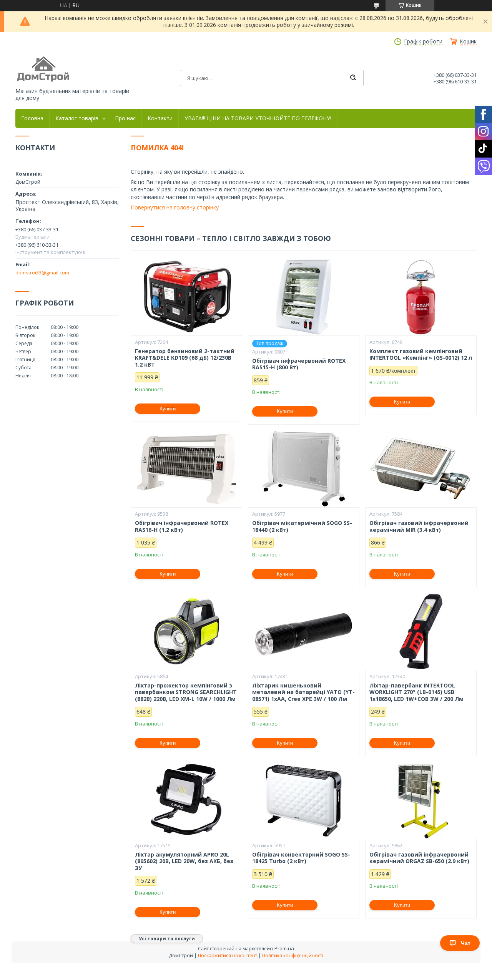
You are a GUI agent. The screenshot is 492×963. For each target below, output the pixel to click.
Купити (168, 409)
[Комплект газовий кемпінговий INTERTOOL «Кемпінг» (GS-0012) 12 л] (421, 297)
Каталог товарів (76, 118)
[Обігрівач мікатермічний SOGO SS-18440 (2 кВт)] (303, 468)
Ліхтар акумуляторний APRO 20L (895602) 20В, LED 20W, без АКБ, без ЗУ (184, 861)
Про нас (125, 118)
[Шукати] (353, 78)
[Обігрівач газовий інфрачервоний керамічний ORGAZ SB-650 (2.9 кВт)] (421, 800)
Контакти (160, 118)
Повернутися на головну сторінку (175, 207)
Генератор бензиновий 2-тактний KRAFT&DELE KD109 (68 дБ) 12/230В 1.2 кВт (184, 358)
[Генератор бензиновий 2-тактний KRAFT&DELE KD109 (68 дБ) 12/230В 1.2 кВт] (186, 297)
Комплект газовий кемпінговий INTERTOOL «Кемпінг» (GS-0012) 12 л (420, 354)
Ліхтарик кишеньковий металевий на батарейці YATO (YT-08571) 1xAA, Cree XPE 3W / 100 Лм (303, 692)
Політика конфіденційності (292, 955)
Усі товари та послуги (167, 938)
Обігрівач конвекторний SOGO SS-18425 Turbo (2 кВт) (301, 858)
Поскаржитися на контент (227, 955)
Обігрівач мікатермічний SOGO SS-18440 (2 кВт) (302, 526)
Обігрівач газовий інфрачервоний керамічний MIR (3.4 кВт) (419, 526)
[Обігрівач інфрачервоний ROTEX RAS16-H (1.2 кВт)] (186, 468)
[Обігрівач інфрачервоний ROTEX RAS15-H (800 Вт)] (303, 297)
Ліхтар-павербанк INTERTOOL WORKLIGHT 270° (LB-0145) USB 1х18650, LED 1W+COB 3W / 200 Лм (416, 692)
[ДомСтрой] (43, 69)
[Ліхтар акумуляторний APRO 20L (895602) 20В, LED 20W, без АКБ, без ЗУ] (186, 800)
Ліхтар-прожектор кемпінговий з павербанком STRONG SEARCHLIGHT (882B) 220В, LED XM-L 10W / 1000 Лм (186, 692)
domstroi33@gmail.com (42, 272)
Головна (32, 118)
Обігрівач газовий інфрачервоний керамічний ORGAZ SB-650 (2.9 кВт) (419, 858)
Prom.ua (284, 948)
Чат (465, 943)
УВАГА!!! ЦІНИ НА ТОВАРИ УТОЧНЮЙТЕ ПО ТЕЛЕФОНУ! (257, 118)
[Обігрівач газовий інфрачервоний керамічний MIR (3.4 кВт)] (421, 468)
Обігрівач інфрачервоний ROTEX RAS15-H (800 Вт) (299, 364)
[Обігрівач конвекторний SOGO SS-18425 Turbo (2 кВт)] (303, 800)
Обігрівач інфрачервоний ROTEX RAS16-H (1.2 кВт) (181, 526)
